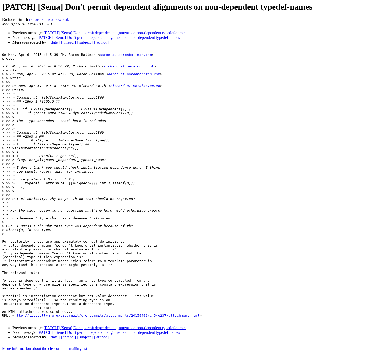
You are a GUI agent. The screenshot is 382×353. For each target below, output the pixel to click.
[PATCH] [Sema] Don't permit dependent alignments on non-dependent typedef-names (115, 33)
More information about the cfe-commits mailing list (44, 348)
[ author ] (101, 42)
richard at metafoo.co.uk (49, 19)
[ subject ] (85, 42)
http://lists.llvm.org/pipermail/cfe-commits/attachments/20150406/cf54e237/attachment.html (107, 315)
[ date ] (54, 42)
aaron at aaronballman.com (126, 55)
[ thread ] (68, 42)
